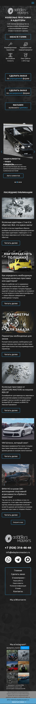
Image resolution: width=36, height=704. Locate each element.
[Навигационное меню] (33, 3)
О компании (18, 578)
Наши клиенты (18, 583)
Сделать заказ (18, 574)
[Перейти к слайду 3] (19, 182)
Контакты (18, 591)
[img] (8, 559)
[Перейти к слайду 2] (17, 182)
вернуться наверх (18, 702)
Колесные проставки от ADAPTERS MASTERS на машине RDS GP (17, 389)
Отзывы (18, 588)
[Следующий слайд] (34, 152)
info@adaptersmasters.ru (18, 552)
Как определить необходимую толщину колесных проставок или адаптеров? (17, 278)
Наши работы (18, 580)
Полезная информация (18, 586)
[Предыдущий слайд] (1, 152)
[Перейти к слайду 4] (20, 182)
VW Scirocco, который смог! (15, 443)
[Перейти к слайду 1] (15, 182)
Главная (18, 570)
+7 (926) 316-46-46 (18, 547)
